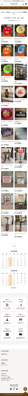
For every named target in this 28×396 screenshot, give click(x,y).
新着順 (22, 17)
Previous (1, 7)
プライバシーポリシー (6, 380)
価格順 (18, 17)
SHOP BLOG (4, 364)
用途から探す (23, 7)
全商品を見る (4, 354)
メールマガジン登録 (5, 377)
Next (26, 7)
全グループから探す (16, 7)
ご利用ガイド (4, 373)
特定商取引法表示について (7, 378)
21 (15, 243)
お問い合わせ (4, 375)
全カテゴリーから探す (6, 7)
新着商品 (3, 363)
